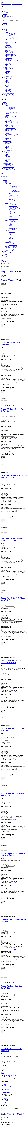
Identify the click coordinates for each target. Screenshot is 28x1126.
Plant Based (12, 200)
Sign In (5, 1098)
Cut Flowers (12, 229)
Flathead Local (12, 243)
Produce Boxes (12, 221)
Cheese (10, 198)
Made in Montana (13, 245)
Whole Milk (15, 186)
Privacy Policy (6, 1092)
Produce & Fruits (7, 67)
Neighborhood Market (8, 16)
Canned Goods (12, 204)
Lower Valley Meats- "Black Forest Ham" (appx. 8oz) (14, 476)
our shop (5, 180)
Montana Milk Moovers (6, 1113)
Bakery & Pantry (7, 50)
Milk (10, 185)
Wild (10, 241)
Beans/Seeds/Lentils (13, 207)
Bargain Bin (12, 232)
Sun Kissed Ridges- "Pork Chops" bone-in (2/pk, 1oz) (13, 854)
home (4, 178)
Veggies (11, 223)
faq (4, 255)
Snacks (10, 216)
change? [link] (9, 318)
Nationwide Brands (7, 97)
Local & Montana (7, 89)
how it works (6, 258)
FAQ (2, 2)
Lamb (10, 237)
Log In (5, 23)
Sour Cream (12, 199)
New (4, 28)
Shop (4, 11)
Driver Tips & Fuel (13, 249)
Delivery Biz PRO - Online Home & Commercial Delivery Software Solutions (12, 1115)
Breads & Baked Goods (14, 208)
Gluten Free (12, 211)
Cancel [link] (17, 20)
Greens (10, 224)
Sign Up (5, 24)
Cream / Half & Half (14, 195)
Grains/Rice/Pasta (13, 206)
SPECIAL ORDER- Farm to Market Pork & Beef (11, 662)
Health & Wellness (13, 219)
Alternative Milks (16, 191)
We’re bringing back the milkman (14, 4)
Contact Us (6, 1089)
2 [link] (3, 289)
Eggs (10, 193)
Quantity (3, 353)
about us (5, 14)
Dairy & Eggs (6, 30)
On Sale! (5, 29)
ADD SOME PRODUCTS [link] (7, 1124)
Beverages (11, 217)
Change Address (18, 303)
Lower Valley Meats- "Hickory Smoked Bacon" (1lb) (12, 539)
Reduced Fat (15, 187)
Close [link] (4, 99)
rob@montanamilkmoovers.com (10, 1075)
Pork (10, 234)
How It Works (6, 12)
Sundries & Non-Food (8, 94)
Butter (10, 194)
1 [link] (3, 287)
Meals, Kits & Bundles (8, 93)
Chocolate (14, 190)
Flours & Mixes (12, 210)
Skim (13, 189)
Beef (10, 233)
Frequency (3, 355)
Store (4, 1084)
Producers (5, 15)
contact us (5, 256)
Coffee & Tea (12, 212)
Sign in (14, 305)
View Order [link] (6, 1099)
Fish (10, 239)
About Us (5, 1088)
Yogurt (10, 196)
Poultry (10, 236)
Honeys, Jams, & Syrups (14, 215)
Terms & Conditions (8, 1090)
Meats (4, 77)
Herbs (10, 225)
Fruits (10, 226)
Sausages (11, 238)
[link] (6, 18)
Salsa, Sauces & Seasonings (15, 213)
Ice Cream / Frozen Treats (15, 202)
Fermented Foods (13, 228)
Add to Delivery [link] (4, 356)
